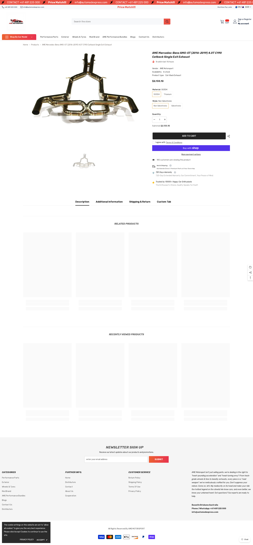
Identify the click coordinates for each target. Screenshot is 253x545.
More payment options (191, 154)
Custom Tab (164, 201)
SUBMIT (159, 459)
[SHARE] (227, 136)
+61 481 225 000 (30, 2)
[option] (83, 96)
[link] (47, 304)
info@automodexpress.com (91, 2)
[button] (250, 267)
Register (247, 19)
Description (82, 201)
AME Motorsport (166, 68)
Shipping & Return (139, 201)
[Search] (121, 22)
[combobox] (118, 22)
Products (35, 45)
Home (25, 45)
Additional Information (109, 201)
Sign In (240, 20)
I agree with (160, 142)
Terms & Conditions (174, 142)
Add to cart (189, 136)
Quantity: (156, 114)
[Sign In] (235, 21)
